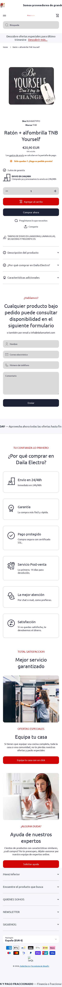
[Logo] (31, 15)
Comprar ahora (31, 212)
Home (5, 47)
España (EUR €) (14, 940)
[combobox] (31, 25)
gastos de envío (16, 155)
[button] (57, 15)
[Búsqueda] (5, 25)
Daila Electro (25, 966)
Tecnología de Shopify (40, 966)
